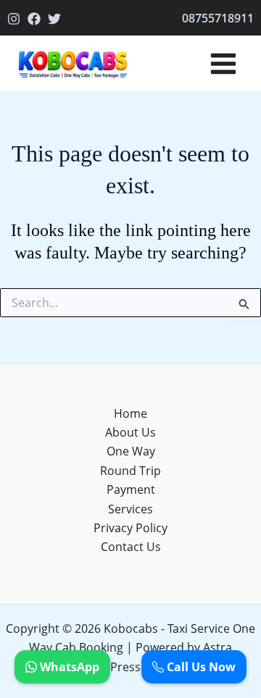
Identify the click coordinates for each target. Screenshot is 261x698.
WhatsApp (68, 667)
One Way (131, 451)
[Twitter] (54, 18)
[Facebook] (34, 18)
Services (130, 509)
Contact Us (131, 547)
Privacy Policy (130, 528)
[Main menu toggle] (223, 64)
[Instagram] (13, 18)
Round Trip (130, 471)
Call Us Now (200, 667)
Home (130, 413)
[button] (218, 18)
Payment (131, 489)
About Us (130, 432)
